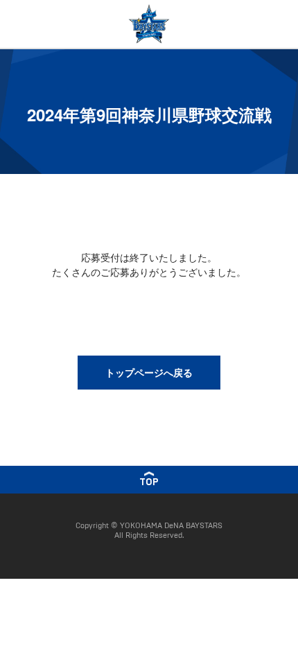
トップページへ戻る (149, 372)
